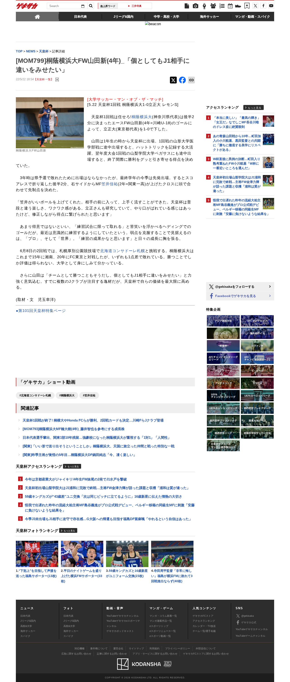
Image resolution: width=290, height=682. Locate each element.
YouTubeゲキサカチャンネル (122, 615)
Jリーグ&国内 (28, 620)
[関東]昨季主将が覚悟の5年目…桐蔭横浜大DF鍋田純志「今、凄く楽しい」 (80, 455)
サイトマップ (136, 648)
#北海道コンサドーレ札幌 (35, 395)
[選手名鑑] (213, 6)
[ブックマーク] (247, 6)
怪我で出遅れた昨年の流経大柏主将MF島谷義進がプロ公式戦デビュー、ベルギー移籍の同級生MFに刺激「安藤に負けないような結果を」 (110, 507)
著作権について (99, 648)
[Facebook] (263, 6)
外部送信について (206, 648)
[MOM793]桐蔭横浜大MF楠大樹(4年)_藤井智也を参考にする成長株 (74, 429)
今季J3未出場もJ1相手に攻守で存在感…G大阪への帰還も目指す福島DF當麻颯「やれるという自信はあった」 (108, 519)
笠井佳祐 (110, 184)
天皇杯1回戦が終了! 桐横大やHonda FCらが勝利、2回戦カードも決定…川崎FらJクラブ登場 (93, 420)
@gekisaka (247, 615)
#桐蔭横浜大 (67, 395)
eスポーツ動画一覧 (160, 636)
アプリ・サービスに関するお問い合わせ (155, 653)
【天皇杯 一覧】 (43, 79)
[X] (255, 6)
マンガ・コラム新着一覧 (163, 615)
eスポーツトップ (159, 626)
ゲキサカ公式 (248, 622)
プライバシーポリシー (177, 648)
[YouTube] (271, 6)
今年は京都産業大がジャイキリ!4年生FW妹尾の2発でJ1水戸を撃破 (76, 479)
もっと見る (73, 466)
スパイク (25, 636)
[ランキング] (222, 6)
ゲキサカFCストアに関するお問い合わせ (206, 653)
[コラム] (204, 6)
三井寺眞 (137, 6)
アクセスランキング (204, 620)
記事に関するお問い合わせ (112, 653)
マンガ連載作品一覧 (161, 620)
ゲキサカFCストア (203, 615)
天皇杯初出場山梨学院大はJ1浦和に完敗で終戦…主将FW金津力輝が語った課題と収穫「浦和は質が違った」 (107, 488)
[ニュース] (186, 6)
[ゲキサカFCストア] (238, 6)
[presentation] (37, 16)
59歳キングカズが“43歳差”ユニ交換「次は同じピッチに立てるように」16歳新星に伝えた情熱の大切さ (103, 496)
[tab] (37, 16)
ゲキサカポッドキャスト (120, 631)
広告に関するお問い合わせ (76, 653)
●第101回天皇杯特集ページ (41, 311)
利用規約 (155, 648)
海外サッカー (27, 631)
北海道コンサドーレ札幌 (122, 251)
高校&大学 (26, 626)
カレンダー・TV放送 (204, 626)
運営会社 (118, 648)
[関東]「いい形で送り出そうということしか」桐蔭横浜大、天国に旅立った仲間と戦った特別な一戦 (98, 446)
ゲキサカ (27, 7)
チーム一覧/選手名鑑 (204, 631)
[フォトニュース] (195, 6)
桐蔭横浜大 (142, 117)
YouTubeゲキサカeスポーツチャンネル (123, 623)
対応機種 (80, 648)
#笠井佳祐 (89, 395)
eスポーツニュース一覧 (163, 631)
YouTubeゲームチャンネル (250, 635)
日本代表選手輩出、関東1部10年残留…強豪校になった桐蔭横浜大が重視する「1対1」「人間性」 (97, 437)
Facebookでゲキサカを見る (235, 296)
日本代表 (25, 615)
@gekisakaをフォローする (234, 286)
